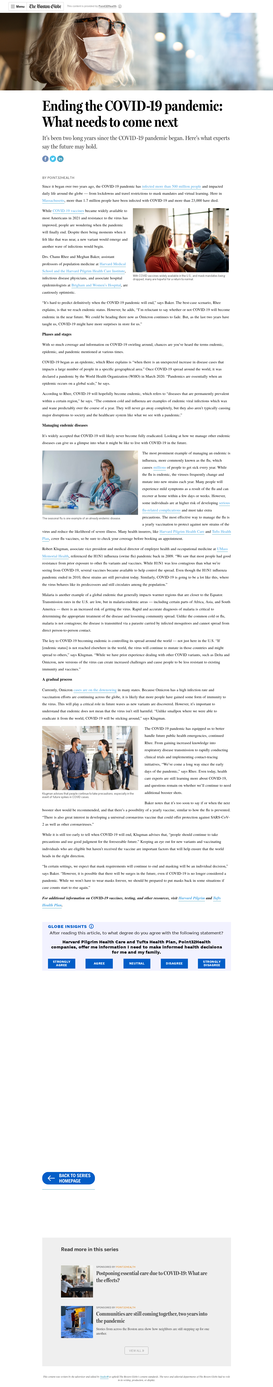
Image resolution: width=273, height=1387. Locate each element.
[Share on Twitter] (53, 160)
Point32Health (107, 6)
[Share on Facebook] (45, 160)
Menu (20, 6)
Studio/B (104, 1376)
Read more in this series (89, 1249)
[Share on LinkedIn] (60, 160)
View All (136, 1350)
